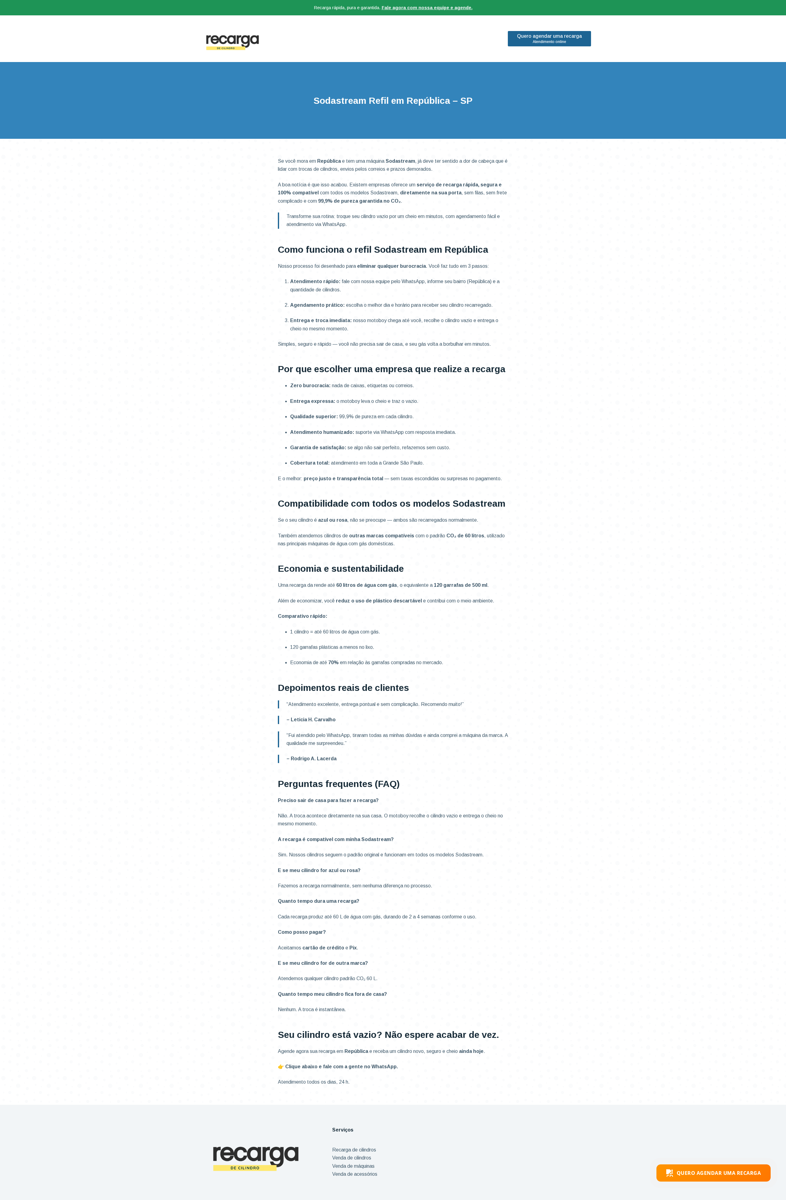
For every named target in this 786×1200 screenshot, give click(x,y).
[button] (713, 1173)
